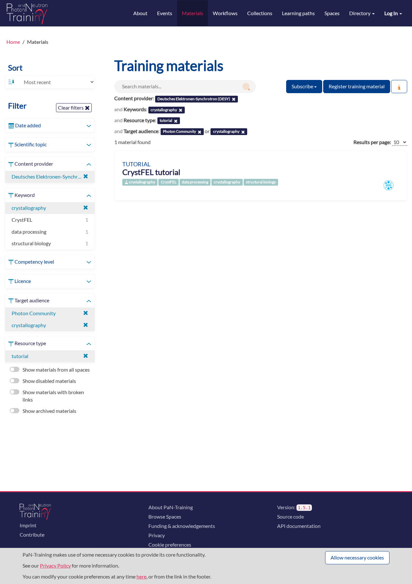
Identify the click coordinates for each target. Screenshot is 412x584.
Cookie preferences (169, 544)
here (141, 576)
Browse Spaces (164, 516)
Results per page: (372, 142)
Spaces (332, 13)
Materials (192, 13)
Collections (259, 13)
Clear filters (71, 107)
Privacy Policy (55, 565)
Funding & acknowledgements (181, 526)
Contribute (32, 534)
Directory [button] (360, 13)
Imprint (28, 525)
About (140, 13)
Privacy (156, 535)
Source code (290, 516)
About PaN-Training (170, 507)
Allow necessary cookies (357, 557)
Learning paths (298, 13)
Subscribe (303, 86)
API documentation (299, 526)
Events (164, 13)
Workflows (225, 13)
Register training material (357, 86)
